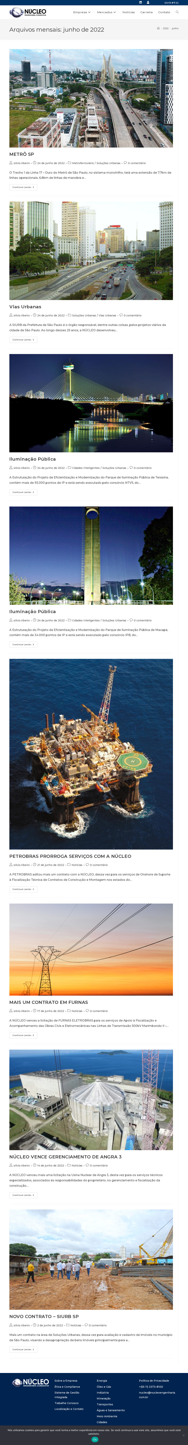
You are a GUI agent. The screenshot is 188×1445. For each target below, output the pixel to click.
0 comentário (137, 163)
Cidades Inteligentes (86, 468)
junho (175, 28)
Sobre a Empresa (66, 1380)
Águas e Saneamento (111, 1410)
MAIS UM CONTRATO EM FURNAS (48, 1002)
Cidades (102, 1422)
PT (173, 2)
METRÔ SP (21, 154)
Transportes (105, 1404)
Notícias (77, 865)
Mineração (104, 1398)
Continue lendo (24, 186)
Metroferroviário (83, 163)
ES (177, 2)
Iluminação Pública (32, 459)
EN (166, 2)
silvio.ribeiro (22, 163)
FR (169, 2)
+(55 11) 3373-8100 (151, 1386)
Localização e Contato (69, 1409)
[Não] (183, 1435)
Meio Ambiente (107, 1416)
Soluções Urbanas (108, 163)
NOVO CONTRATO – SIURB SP (44, 1316)
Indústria (103, 1392)
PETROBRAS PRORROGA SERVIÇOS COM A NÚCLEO (70, 856)
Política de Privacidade (154, 1380)
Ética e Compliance (67, 1386)
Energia (102, 1380)
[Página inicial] (158, 28)
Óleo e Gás (104, 1386)
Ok (95, 1439)
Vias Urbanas (25, 306)
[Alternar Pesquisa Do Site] (177, 12)
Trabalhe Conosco (67, 1403)
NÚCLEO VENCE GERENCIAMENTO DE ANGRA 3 (65, 1156)
